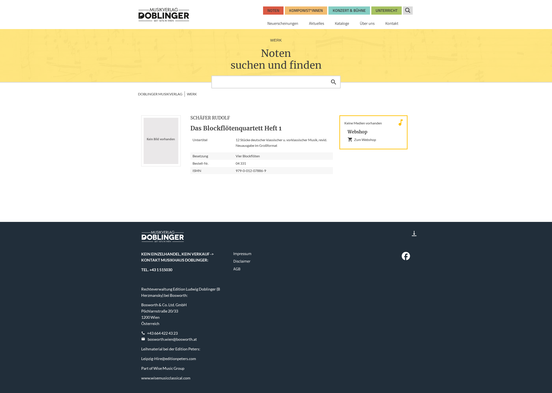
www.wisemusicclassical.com (165, 378)
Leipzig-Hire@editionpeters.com (168, 358)
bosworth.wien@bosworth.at (172, 339)
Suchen (333, 82)
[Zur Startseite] (164, 15)
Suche (408, 10)
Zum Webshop (365, 140)
